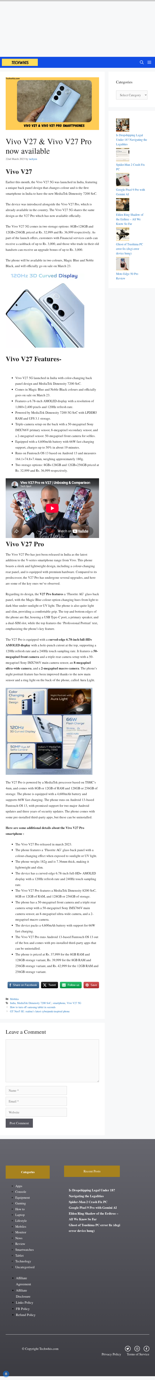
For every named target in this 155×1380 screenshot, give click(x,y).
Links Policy (24, 1302)
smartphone (59, 1003)
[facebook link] (146, 1349)
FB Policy (23, 1308)
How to (20, 1209)
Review (20, 1244)
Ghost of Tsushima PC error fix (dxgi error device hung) (129, 248)
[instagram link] (137, 1349)
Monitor (20, 1232)
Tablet (19, 1255)
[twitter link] (128, 1349)
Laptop (20, 1215)
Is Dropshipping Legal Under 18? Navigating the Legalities (131, 139)
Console (20, 1191)
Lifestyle (21, 1220)
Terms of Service (138, 1354)
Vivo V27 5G (74, 1003)
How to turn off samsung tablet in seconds (33, 1007)
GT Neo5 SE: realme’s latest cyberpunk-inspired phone (40, 1011)
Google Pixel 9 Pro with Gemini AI (93, 1207)
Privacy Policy (111, 1354)
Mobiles (14, 999)
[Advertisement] (77, 28)
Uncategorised (25, 1267)
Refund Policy (26, 1314)
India (13, 1003)
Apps (18, 1186)
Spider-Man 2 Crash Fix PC (88, 1201)
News (18, 1238)
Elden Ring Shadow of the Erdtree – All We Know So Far (129, 219)
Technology (23, 1261)
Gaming (20, 1203)
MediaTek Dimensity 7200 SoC (34, 1003)
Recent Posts (92, 1171)
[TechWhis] (20, 62)
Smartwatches (24, 1249)
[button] (142, 62)
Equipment (22, 1197)
